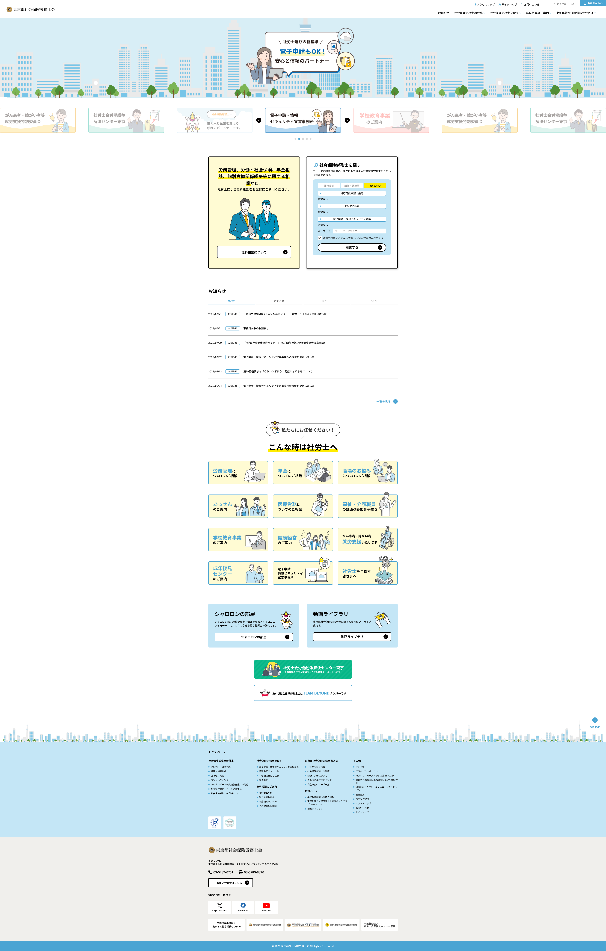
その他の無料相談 (268, 805)
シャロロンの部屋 (254, 637)
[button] (258, 120)
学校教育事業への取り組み (320, 797)
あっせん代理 (217, 775)
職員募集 (360, 794)
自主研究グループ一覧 (318, 784)
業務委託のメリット (269, 771)
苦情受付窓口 (362, 799)
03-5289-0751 (223, 872)
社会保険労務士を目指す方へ (225, 793)
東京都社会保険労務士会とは (574, 13)
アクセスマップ (486, 4)
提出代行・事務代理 (221, 766)
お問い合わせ (531, 4)
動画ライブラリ (352, 636)
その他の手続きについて (319, 780)
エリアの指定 (351, 206)
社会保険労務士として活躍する (226, 788)
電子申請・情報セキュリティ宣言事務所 (279, 766)
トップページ (217, 752)
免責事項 (263, 780)
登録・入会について (317, 775)
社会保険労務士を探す (504, 13)
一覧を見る (383, 401)
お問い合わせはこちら (229, 883)
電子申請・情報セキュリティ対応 (352, 219)
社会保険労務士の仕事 (468, 13)
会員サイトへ (595, 3)
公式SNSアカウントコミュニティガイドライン (376, 788)
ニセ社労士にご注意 (269, 775)
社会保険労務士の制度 (318, 771)
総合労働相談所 (267, 797)
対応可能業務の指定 (352, 193)
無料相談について (254, 252)
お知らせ (443, 13)
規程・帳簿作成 (218, 771)
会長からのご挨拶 (316, 766)
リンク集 (360, 766)
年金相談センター (268, 801)
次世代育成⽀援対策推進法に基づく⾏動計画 (377, 781)
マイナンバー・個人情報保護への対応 (229, 784)
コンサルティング (219, 780)
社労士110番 (265, 792)
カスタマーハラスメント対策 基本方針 (375, 775)
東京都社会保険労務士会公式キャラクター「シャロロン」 (328, 802)
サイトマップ (509, 4)
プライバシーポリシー (367, 771)
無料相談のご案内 (537, 13)
